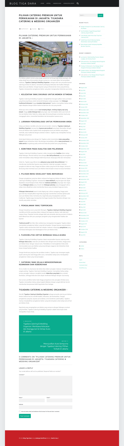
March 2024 (83, 162)
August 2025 (84, 121)
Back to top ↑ (55, 438)
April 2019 (83, 226)
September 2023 (85, 179)
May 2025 (83, 126)
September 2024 (85, 148)
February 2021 (84, 193)
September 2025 (85, 118)
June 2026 (83, 93)
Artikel (48, 3)
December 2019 (85, 215)
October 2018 (84, 229)
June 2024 (83, 157)
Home (42, 3)
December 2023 (85, 171)
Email (48, 397)
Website (21, 404)
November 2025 (85, 112)
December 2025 (85, 109)
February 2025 (84, 134)
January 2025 (84, 137)
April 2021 (83, 187)
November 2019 (85, 218)
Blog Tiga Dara (23, 3)
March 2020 (83, 212)
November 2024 (85, 143)
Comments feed (83, 265)
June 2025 (83, 123)
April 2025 (83, 129)
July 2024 (83, 154)
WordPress (43, 438)
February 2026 (84, 104)
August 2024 (84, 151)
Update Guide (84, 70)
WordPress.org (83, 267)
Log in (80, 259)
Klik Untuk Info (84, 61)
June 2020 (83, 204)
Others (42, 29)
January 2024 (84, 168)
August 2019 (84, 223)
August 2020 (84, 198)
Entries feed (82, 262)
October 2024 (84, 146)
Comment (22, 374)
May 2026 (83, 96)
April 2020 (83, 209)
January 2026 (84, 107)
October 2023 (84, 176)
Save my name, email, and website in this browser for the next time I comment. (40, 411)
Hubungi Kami (57, 3)
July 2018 (83, 235)
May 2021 (83, 184)
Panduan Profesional (86, 66)
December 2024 (85, 140)
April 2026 (83, 98)
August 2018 (84, 232)
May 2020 (83, 207)
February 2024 (84, 165)
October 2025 (84, 115)
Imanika (34, 29)
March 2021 (83, 190)
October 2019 (84, 221)
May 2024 (83, 159)
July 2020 (83, 201)
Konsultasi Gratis (69, 3)
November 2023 (85, 173)
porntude (83, 57)
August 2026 (84, 87)
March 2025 (83, 132)
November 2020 (85, 196)
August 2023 (84, 182)
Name (21, 397)
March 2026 (83, 101)
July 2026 (83, 90)
